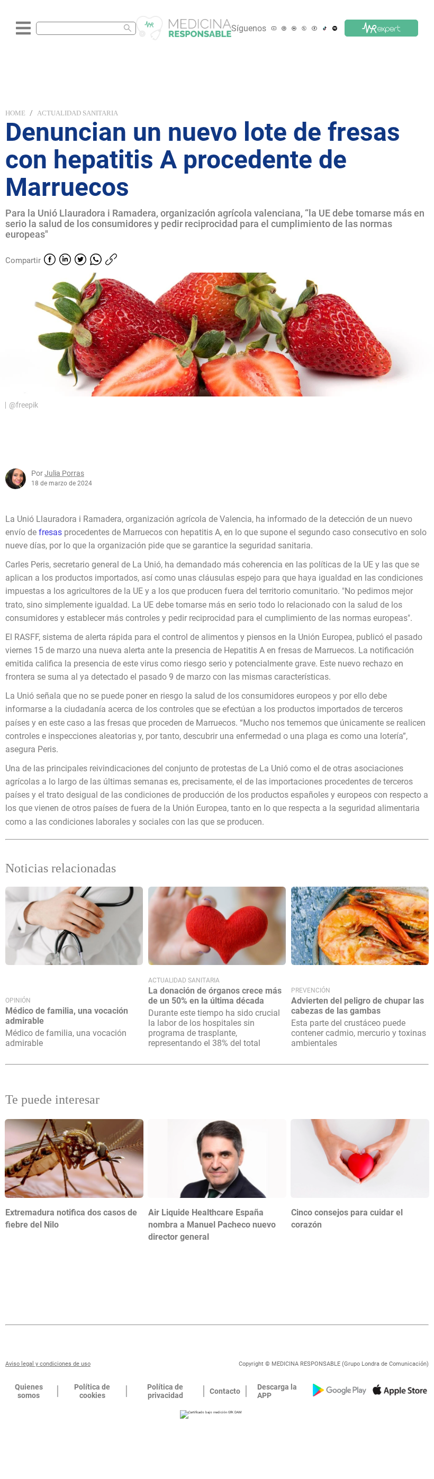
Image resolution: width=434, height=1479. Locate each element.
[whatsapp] (95, 260)
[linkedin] (65, 260)
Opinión (18, 1000)
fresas (50, 532)
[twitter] (80, 260)
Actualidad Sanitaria (77, 113)
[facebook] (49, 260)
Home (15, 113)
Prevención (310, 990)
